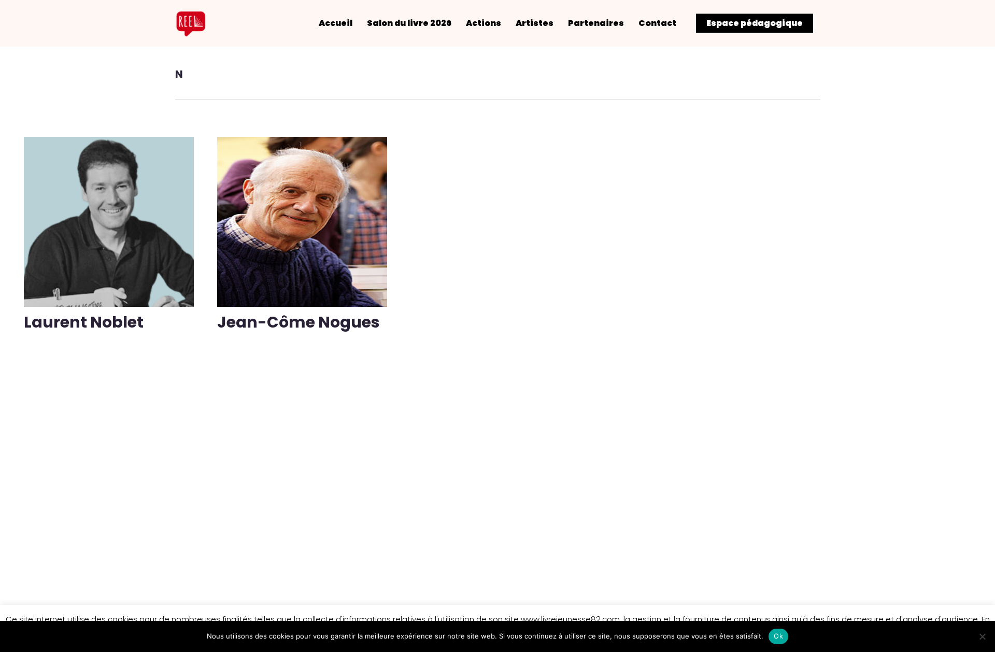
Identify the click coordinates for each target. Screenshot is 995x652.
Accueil (335, 23)
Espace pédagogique (754, 23)
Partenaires (596, 23)
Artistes (534, 23)
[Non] (982, 636)
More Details (111, 214)
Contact (657, 23)
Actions (483, 23)
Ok (778, 636)
